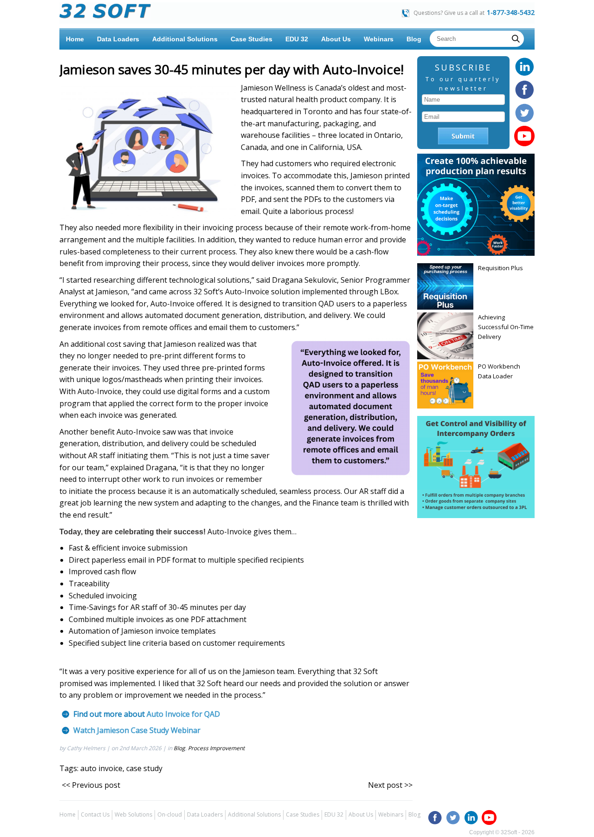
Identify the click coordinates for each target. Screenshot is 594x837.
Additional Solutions (185, 39)
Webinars (379, 39)
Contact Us (95, 814)
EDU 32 (296, 39)
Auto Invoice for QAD (183, 714)
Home (75, 39)
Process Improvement (216, 748)
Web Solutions (133, 814)
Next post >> (390, 785)
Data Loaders (118, 39)
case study (144, 768)
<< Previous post (91, 785)
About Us (336, 39)
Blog (414, 39)
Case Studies (251, 39)
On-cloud (169, 814)
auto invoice (101, 768)
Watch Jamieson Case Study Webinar (136, 730)
